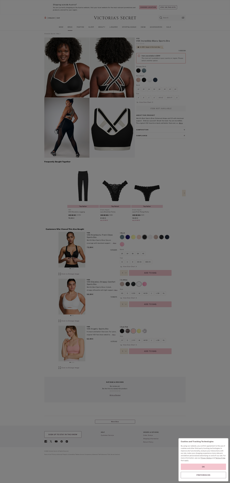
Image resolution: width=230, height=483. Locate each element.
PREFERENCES (203, 475)
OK (203, 467)
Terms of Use (220, 458)
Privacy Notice (206, 458)
